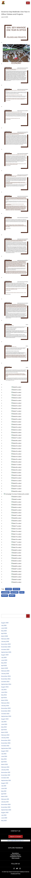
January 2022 (5, 770)
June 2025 (4, 660)
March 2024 (4, 700)
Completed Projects (15, 856)
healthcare (14, 592)
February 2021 (5, 799)
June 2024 (4, 692)
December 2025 (6, 644)
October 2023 (5, 713)
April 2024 (4, 697)
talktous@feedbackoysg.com (15, 840)
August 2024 (5, 687)
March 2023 (4, 732)
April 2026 (4, 633)
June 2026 (4, 628)
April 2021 (3, 794)
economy (8, 589)
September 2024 (6, 684)
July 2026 (3, 625)
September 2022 (6, 748)
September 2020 (6, 810)
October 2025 (5, 649)
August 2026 (4, 623)
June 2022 (4, 756)
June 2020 (4, 818)
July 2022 (3, 754)
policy (22, 592)
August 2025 (5, 655)
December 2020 (5, 804)
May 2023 (4, 727)
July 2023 (3, 721)
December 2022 (5, 740)
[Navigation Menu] (28, 3)
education (16, 589)
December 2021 (5, 772)
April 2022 (4, 762)
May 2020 (4, 820)
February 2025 (5, 671)
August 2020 (4, 812)
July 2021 (3, 786)
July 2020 (3, 815)
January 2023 (5, 737)
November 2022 (5, 743)
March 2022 (4, 764)
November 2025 (5, 647)
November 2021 (5, 775)
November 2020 (5, 807)
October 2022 (5, 745)
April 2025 (4, 665)
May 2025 (4, 663)
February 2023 (5, 735)
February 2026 (5, 639)
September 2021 (6, 780)
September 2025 (6, 652)
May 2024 (4, 695)
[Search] (28, 616)
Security (12, 595)
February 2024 (5, 703)
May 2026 (4, 631)
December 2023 (5, 708)
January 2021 (5, 802)
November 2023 (5, 711)
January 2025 (5, 673)
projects (4, 595)
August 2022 (4, 751)
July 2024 (4, 689)
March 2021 (4, 796)
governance (5, 592)
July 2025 (4, 657)
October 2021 (5, 778)
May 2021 (3, 791)
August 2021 (4, 783)
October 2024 (5, 681)
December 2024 (6, 676)
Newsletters (15, 853)
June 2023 (4, 724)
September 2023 (6, 716)
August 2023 (4, 719)
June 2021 (4, 788)
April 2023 (4, 729)
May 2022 (4, 759)
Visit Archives (15, 858)
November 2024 (5, 679)
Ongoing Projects (15, 855)
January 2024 (5, 705)
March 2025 (4, 668)
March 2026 (4, 636)
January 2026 (5, 641)
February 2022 (5, 767)
